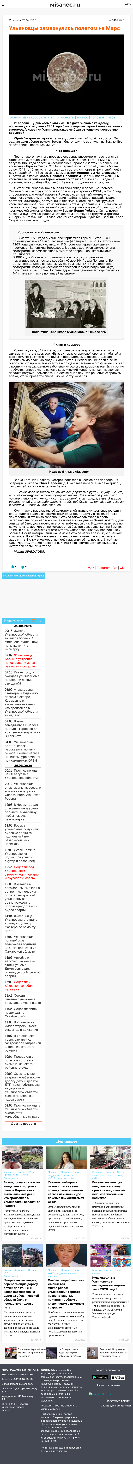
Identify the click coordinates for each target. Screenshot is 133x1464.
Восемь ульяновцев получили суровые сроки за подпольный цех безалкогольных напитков (108, 1190)
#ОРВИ (51, 1178)
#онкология (67, 1175)
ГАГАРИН (15, 117)
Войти (127, 4)
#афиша (96, 1273)
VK (115, 568)
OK (122, 568)
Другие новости (23, 1124)
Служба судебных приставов (116, 1405)
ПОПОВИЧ (97, 117)
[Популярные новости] (40, 621)
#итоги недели (11, 1178)
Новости (21, 1172)
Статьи (24, 1175)
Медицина (53, 1172)
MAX (91, 568)
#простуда (63, 1178)
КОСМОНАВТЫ (64, 117)
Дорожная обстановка (14, 1270)
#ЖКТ (51, 1273)
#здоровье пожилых (67, 1273)
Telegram (104, 568)
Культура (96, 1270)
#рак (73, 1178)
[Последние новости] (33, 621)
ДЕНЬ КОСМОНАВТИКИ (38, 117)
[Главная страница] (65, 4)
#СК (110, 1175)
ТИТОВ (110, 117)
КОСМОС (82, 117)
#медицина (53, 1175)
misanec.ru (8, 1410)
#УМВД (119, 1175)
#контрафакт (98, 1175)
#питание (52, 1276)
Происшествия (11, 1175)
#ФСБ (95, 1178)
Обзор (31, 1172)
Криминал (9, 1172)
